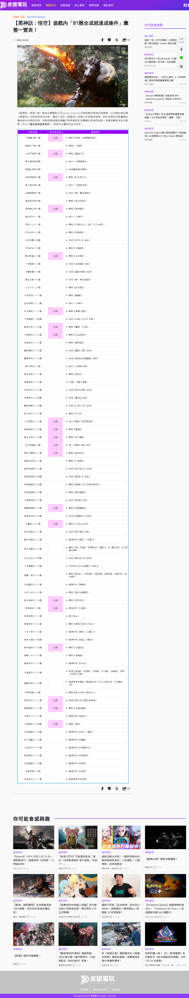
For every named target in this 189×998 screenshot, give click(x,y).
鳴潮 (15, 963)
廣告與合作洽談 (100, 989)
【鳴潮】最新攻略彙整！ (27, 955)
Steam (148, 121)
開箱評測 (51, 5)
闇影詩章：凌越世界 (110, 868)
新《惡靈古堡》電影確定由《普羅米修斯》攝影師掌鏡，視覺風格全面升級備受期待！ (121, 956)
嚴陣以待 (149, 867)
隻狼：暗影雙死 (20, 916)
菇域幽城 (148, 139)
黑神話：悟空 (19, 16)
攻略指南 (65, 5)
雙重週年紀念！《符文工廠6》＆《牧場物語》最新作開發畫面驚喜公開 (165, 78)
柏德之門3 (63, 868)
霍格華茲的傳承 (65, 965)
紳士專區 (80, 5)
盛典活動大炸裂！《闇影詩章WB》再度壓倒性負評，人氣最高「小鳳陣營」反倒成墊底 (121, 860)
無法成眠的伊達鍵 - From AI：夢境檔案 (160, 965)
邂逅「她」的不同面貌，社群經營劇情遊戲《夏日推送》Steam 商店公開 (164, 41)
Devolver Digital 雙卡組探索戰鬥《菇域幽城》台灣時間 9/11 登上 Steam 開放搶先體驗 (165, 134)
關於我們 (108, 5)
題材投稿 (116, 989)
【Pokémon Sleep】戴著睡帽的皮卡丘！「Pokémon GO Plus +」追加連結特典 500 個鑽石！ (164, 908)
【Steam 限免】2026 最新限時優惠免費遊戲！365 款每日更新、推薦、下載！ (164, 115)
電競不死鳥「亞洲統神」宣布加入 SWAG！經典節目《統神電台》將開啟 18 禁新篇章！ (121, 908)
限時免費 (94, 5)
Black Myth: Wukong (36, 16)
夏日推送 (148, 47)
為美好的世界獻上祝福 (68, 916)
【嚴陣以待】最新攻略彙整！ (161, 859)
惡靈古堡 (105, 965)
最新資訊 (36, 5)
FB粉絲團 (84, 989)
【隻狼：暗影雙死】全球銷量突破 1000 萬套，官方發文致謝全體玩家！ (32, 908)
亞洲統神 (105, 916)
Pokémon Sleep (152, 916)
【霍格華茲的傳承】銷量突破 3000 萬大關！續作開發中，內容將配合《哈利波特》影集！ (77, 956)
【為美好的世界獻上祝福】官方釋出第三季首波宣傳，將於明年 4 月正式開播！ (78, 908)
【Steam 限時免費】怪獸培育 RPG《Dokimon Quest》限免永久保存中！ (164, 97)
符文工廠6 (149, 84)
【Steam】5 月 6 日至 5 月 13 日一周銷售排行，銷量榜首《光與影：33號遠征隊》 (33, 860)
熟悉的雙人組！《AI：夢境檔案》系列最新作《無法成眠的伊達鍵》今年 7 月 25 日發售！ (165, 956)
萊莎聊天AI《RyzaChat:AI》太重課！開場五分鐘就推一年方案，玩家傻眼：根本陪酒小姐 (165, 60)
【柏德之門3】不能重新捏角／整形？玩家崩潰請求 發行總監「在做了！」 (78, 860)
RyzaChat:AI (150, 65)
